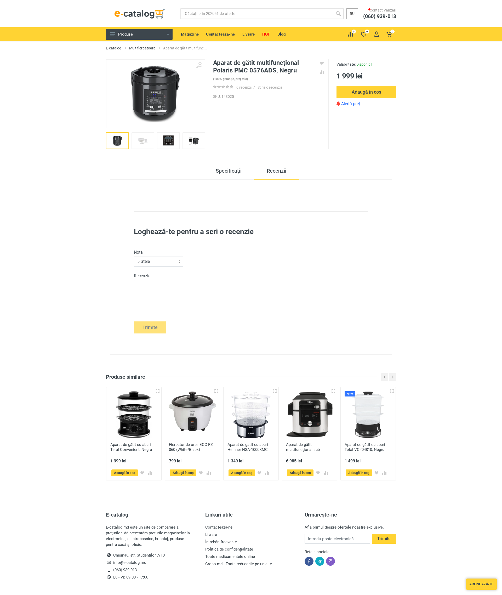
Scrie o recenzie (270, 87)
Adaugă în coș (366, 92)
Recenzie (142, 275)
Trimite (150, 327)
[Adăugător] (158, 391)
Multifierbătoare (142, 48)
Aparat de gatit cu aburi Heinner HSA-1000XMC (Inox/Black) (247, 449)
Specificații (229, 171)
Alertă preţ (350, 103)
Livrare (211, 534)
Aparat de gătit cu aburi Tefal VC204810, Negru (365, 447)
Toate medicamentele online (230, 556)
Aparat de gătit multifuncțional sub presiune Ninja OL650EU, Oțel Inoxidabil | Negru (307, 452)
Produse (125, 34)
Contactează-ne (218, 527)
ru (352, 14)
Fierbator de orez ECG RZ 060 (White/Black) (191, 447)
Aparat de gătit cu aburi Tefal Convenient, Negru (131, 447)
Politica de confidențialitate (229, 549)
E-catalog (113, 48)
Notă (138, 252)
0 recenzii (244, 87)
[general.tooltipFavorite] (142, 472)
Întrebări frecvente (221, 542)
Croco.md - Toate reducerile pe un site (238, 564)
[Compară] (150, 472)
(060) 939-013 (382, 21)
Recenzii (276, 171)
